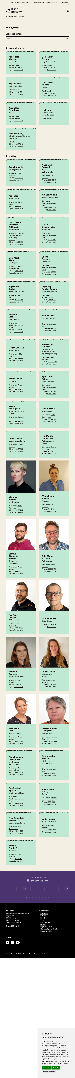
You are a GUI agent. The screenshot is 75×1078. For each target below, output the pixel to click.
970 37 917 (52, 773)
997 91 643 (52, 328)
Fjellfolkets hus (47, 297)
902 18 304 (52, 802)
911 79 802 (18, 206)
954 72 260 (19, 67)
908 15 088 (19, 571)
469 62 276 (19, 271)
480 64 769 (19, 449)
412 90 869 (19, 329)
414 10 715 (51, 67)
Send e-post (18, 70)
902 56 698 (19, 242)
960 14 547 (52, 180)
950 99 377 (19, 741)
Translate (65, 2)
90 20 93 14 (19, 772)
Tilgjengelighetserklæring (49, 929)
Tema (42, 920)
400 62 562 (52, 391)
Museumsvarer (15, 2)
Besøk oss (44, 913)
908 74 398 (19, 119)
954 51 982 (52, 300)
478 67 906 (52, 830)
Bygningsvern (38, 2)
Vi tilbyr (43, 916)
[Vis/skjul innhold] (67, 888)
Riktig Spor (47, 954)
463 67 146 (52, 207)
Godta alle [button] (46, 1068)
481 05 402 (19, 389)
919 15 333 (51, 93)
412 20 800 (52, 684)
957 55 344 (19, 300)
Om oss (43, 924)
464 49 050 (19, 803)
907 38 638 (19, 421)
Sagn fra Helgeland (52, 2)
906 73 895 (19, 628)
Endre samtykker (46, 931)
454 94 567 (19, 510)
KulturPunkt (27, 2)
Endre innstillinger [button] (49, 1071)
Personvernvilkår (27, 954)
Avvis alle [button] (56, 1068)
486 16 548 (52, 240)
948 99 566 (52, 741)
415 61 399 (52, 509)
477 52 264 (19, 178)
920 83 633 (52, 419)
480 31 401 (18, 684)
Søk (68, 4)
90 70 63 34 (52, 362)
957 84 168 (19, 358)
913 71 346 (18, 859)
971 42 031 (18, 92)
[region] (37, 887)
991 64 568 (52, 272)
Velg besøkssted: (14, 34)
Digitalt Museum (46, 927)
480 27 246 (19, 144)
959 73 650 (52, 569)
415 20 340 (19, 831)
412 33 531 (52, 451)
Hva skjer (43, 918)
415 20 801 (52, 624)
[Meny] (67, 11)
